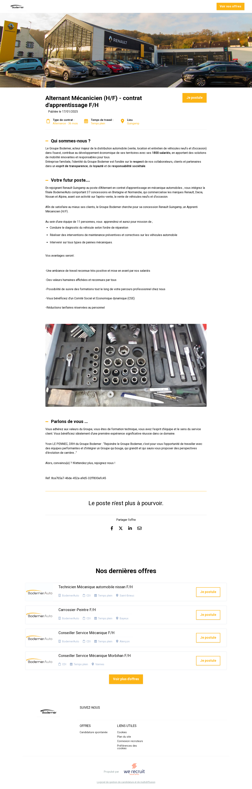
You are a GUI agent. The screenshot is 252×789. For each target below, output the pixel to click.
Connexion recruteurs (130, 741)
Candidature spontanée (94, 732)
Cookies (122, 732)
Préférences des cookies (127, 747)
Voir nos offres (230, 6)
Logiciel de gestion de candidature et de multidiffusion (126, 782)
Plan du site (124, 736)
